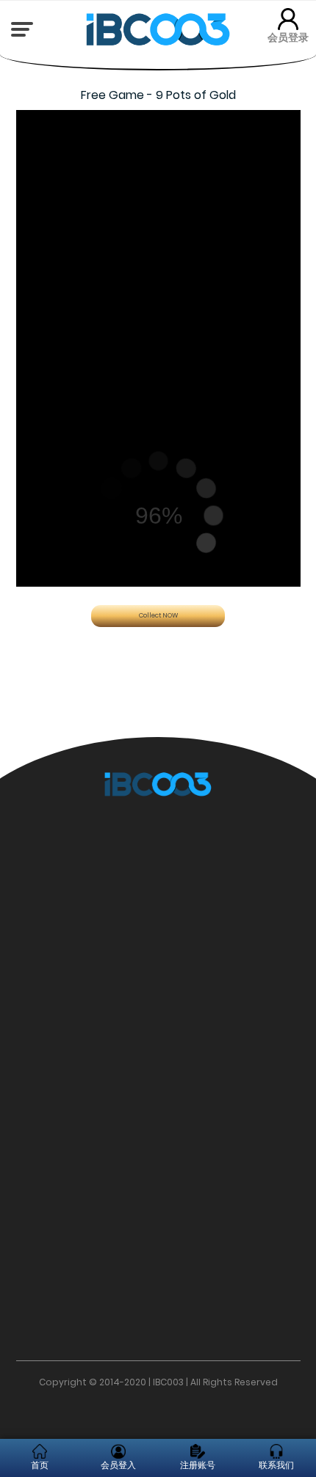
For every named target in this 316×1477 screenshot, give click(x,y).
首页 (40, 1465)
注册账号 (197, 1465)
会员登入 (118, 1465)
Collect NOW (158, 615)
